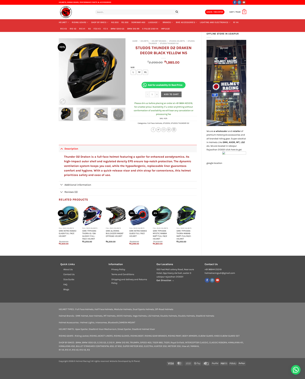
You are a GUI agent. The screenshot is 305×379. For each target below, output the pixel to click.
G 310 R (111, 342)
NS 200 (115, 22)
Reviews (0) (71, 191)
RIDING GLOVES (121, 336)
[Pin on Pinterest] (168, 129)
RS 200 (125, 22)
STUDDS (166, 123)
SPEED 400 (146, 342)
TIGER (167, 342)
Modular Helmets (123, 309)
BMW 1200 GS (117, 28)
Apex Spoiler (81, 329)
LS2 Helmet (153, 315)
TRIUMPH (134, 342)
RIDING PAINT (174, 336)
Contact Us (69, 274)
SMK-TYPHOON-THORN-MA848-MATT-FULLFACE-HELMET (183, 235)
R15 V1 (82, 28)
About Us (68, 269)
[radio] (133, 72)
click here (230, 149)
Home (135, 41)
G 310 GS (101, 342)
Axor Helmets (96, 315)
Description (71, 148)
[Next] (120, 71)
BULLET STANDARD (85, 346)
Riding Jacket (82, 336)
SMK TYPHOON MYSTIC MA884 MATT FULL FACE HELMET (160, 235)
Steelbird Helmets (205, 315)
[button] (214, 12)
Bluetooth (113, 322)
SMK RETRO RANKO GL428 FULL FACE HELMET (67, 233)
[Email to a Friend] (163, 129)
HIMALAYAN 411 (235, 342)
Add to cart (171, 94)
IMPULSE (165, 28)
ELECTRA (148, 346)
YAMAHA (194, 346)
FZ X (105, 28)
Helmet (63, 22)
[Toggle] (61, 149)
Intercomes (101, 322)
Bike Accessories (185, 22)
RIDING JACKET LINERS (101, 336)
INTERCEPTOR (192, 342)
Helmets (144, 41)
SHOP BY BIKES (98, 22)
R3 (89, 28)
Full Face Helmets (154, 123)
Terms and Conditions (122, 274)
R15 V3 (63, 28)
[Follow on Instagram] (239, 2)
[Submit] (176, 12)
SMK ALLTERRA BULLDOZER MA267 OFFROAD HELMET (114, 233)
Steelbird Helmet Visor (143, 329)
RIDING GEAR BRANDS (156, 336)
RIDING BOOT (137, 336)
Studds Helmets (177, 41)
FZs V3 (97, 28)
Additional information (77, 184)
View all (185, 346)
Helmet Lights (87, 322)
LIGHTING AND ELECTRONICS (214, 22)
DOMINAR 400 (138, 22)
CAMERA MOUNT (127, 322)
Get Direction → (165, 280)
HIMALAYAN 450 (67, 346)
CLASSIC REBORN (218, 342)
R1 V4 (235, 22)
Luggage (153, 22)
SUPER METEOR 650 (133, 346)
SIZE (133, 67)
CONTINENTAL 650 (104, 346)
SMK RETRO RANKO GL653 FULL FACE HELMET (138, 233)
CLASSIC (204, 342)
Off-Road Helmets (164, 309)
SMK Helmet (82, 315)
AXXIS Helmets (124, 315)
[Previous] (64, 71)
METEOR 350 (174, 346)
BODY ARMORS (189, 336)
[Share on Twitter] (158, 129)
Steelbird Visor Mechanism (102, 329)
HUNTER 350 (160, 346)
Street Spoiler (124, 329)
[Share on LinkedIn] (174, 129)
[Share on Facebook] (153, 129)
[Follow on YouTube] (244, 2)
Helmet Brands (159, 41)
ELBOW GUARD (205, 336)
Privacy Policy (118, 269)
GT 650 (118, 346)
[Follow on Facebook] (235, 2)
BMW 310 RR (133, 28)
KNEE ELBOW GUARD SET (227, 336)
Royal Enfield (177, 342)
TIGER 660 (157, 342)
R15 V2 (73, 28)
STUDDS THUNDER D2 (169, 43)
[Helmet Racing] (75, 12)
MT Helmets (110, 315)
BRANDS (167, 22)
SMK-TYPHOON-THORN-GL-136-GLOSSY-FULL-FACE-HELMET (89, 235)
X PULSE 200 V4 (150, 28)
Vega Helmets (140, 315)
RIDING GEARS (79, 22)
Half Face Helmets (104, 309)
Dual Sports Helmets (143, 309)
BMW (78, 342)
